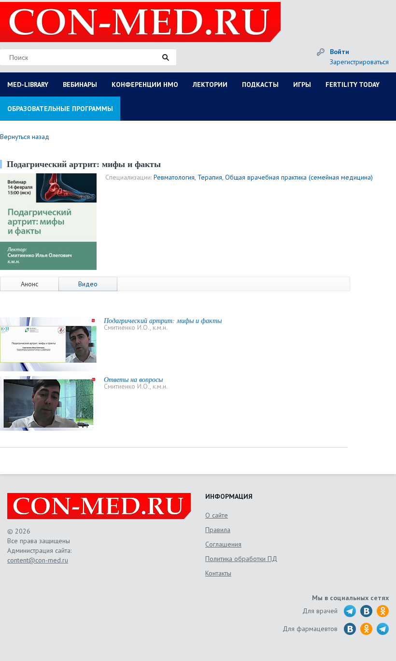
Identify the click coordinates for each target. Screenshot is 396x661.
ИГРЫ (302, 84)
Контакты (218, 573)
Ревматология (174, 177)
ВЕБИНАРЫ (80, 84)
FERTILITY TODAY (352, 84)
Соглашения (223, 544)
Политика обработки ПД (241, 558)
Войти (339, 51)
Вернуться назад (24, 136)
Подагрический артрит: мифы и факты (163, 320)
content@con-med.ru (37, 560)
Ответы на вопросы (133, 379)
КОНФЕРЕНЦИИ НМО (145, 84)
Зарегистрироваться (359, 61)
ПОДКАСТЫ (260, 84)
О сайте (216, 515)
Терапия (210, 177)
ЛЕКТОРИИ (210, 84)
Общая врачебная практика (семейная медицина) (299, 177)
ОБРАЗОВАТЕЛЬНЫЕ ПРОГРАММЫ (60, 108)
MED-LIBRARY (27, 84)
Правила (217, 529)
